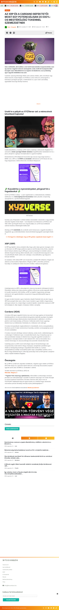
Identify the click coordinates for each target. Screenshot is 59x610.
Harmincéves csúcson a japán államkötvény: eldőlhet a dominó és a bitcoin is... (27, 443)
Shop (4, 582)
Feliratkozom (11, 600)
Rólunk (4, 577)
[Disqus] (29, 498)
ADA (52, 5)
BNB (8, 5)
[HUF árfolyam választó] (56, 5)
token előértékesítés (12, 428)
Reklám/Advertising (7, 579)
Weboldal (7, 372)
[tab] (12, 438)
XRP (38, 5)
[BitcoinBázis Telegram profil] (45, 2)
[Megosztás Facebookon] (7, 33)
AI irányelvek (6, 574)
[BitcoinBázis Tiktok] (48, 2)
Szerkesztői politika (7, 569)
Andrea (16, 452)
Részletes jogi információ (33, 387)
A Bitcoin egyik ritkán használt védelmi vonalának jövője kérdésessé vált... (28, 465)
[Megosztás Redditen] (14, 33)
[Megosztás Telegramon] (10, 33)
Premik (16, 468)
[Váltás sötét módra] (54, 2)
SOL (23, 5)
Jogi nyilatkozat (6, 567)
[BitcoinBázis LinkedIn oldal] (43, 2)
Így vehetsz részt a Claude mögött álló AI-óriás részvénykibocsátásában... (20, 473)
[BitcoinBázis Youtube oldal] (40, 2)
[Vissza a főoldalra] (8, 1)
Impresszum (6, 564)
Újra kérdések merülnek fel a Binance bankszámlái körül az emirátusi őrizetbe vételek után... (28, 457)
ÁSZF (4, 572)
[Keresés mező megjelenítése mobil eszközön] (52, 2)
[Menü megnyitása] (57, 2)
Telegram (13, 372)
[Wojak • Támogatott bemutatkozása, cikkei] (6, 27)
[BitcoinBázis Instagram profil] (37, 2)
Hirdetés (7, 10)
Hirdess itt (38, 103)
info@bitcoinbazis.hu (10, 585)
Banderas (17, 460)
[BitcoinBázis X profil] (34, 2)
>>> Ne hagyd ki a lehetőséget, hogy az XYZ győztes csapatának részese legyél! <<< (29, 237)
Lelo (16, 446)
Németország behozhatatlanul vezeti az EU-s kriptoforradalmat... (27, 450)
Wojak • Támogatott (11, 27)
